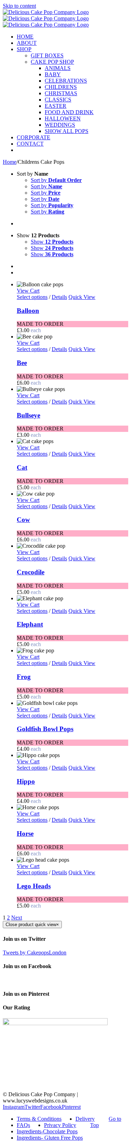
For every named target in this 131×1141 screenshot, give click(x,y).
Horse (25, 833)
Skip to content (19, 6)
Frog (24, 676)
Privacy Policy (60, 1125)
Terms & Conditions (39, 1119)
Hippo (26, 781)
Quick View (81, 297)
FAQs (23, 1125)
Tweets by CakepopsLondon (34, 952)
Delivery (85, 1119)
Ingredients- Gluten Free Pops (50, 1138)
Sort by (56, 180)
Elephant (30, 624)
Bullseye (28, 415)
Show (52, 242)
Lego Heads (34, 886)
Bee (22, 362)
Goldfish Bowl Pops (45, 729)
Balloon (28, 310)
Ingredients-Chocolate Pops (47, 1131)
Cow (23, 519)
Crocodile (30, 572)
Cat (22, 467)
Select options (32, 297)
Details (59, 297)
